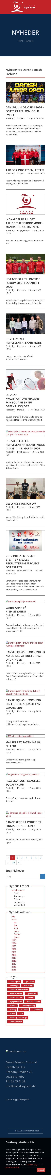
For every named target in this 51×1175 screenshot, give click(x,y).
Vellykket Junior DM (21, 503)
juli (15, 922)
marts (16, 931)
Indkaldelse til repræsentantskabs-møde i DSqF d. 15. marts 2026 (25, 444)
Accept (41, 1170)
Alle (13, 916)
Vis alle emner (18, 890)
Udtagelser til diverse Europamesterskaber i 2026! (23, 282)
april (16, 928)
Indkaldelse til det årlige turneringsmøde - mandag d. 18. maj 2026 (24, 223)
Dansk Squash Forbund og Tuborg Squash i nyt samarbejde (24, 703)
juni (15, 925)
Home (20, 41)
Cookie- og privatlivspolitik (18, 1099)
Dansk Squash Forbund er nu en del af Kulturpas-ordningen (25, 655)
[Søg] (42, 876)
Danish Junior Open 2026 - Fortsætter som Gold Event (25, 111)
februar (17, 934)
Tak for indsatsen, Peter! (25, 170)
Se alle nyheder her (27, 1130)
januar (17, 937)
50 (13, 862)
